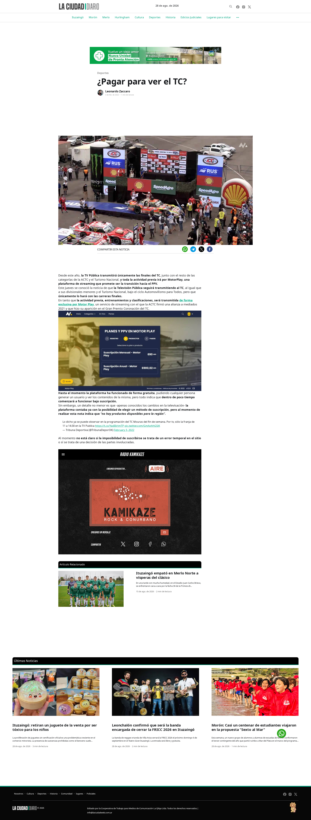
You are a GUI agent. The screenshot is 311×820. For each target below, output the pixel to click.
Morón (93, 17)
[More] (237, 17)
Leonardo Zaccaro (117, 91)
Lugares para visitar (219, 17)
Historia (170, 17)
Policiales (91, 793)
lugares (79, 793)
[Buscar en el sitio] (230, 6)
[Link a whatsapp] (281, 732)
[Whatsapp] (185, 249)
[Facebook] (210, 249)
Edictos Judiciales (191, 17)
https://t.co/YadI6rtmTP (109, 426)
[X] (201, 249)
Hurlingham (122, 17)
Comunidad (66, 793)
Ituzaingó (78, 17)
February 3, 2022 (124, 430)
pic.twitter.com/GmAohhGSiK (142, 426)
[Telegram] (193, 249)
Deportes (155, 17)
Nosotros (18, 793)
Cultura (139, 17)
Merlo (106, 17)
